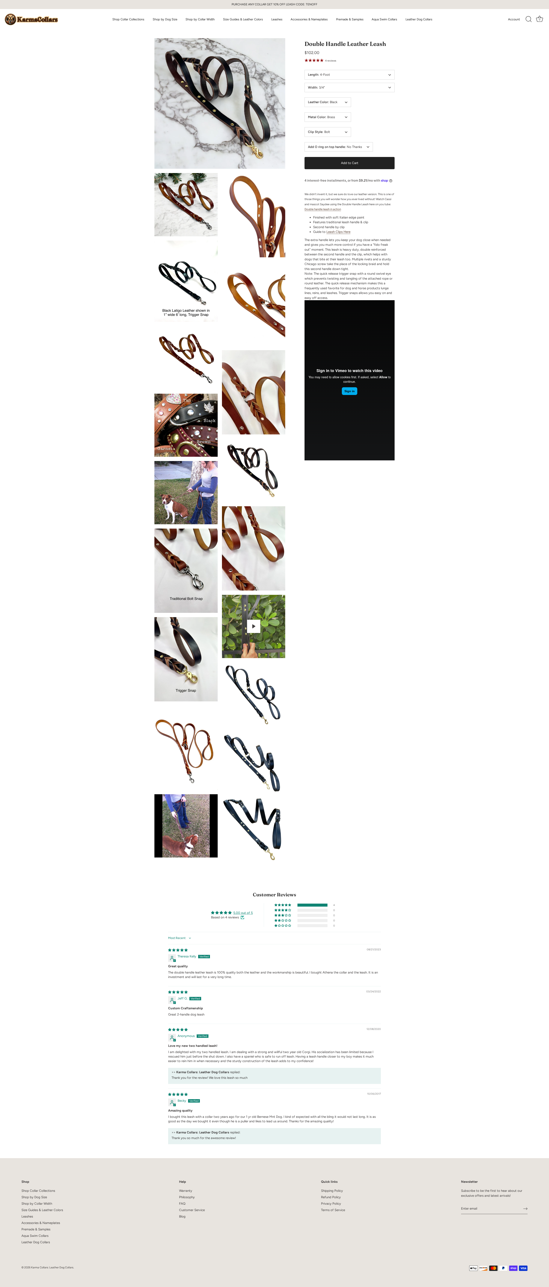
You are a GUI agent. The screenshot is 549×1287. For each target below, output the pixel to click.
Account (514, 19)
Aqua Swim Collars (384, 19)
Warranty (185, 1191)
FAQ (182, 1204)
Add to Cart (349, 163)
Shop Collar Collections (128, 19)
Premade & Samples (349, 19)
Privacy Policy (331, 1204)
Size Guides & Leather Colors (243, 19)
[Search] (528, 19)
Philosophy (187, 1197)
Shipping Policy (332, 1191)
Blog (182, 1216)
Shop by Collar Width (200, 19)
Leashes (276, 19)
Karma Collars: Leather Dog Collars (52, 1267)
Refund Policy (331, 1197)
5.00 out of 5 (243, 913)
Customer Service (192, 1210)
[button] (283, 905)
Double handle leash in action (323, 209)
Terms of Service (333, 1210)
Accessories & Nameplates (309, 19)
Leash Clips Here (338, 232)
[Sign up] (525, 1208)
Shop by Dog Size (165, 19)
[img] (178, 950)
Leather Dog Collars (419, 19)
